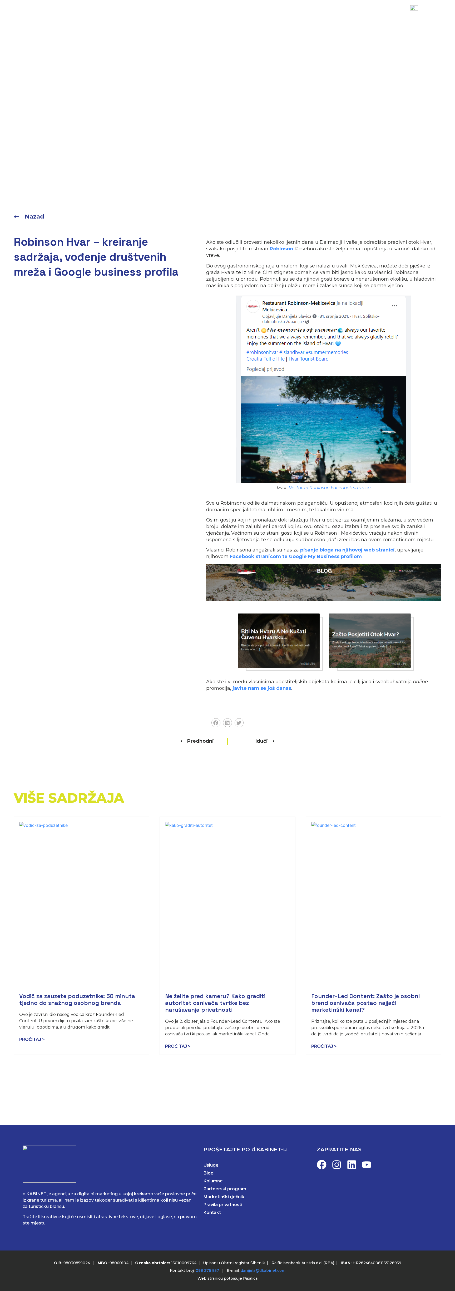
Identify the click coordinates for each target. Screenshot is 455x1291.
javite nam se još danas (262, 688)
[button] (215, 722)
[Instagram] (337, 1165)
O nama (257, 16)
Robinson (280, 249)
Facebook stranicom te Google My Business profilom (295, 556)
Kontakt (290, 16)
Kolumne (213, 1180)
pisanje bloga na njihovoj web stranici (347, 550)
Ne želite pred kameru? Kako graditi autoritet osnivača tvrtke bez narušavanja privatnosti (215, 1002)
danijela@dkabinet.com (263, 1270)
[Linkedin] (352, 1165)
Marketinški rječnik (224, 1196)
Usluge (161, 16)
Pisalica (250, 1278)
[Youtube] (367, 1165)
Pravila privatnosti (223, 1204)
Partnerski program (225, 1188)
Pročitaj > (32, 1039)
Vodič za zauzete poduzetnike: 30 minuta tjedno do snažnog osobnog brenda (77, 999)
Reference (196, 16)
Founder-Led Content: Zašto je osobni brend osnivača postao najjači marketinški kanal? (365, 1002)
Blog (228, 16)
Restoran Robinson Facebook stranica (330, 487)
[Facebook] (322, 1165)
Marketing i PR (120, 16)
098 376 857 (207, 1270)
